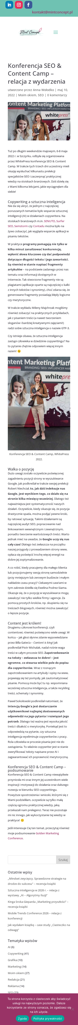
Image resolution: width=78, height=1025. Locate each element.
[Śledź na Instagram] (19, 5)
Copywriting (15, 953)
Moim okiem (27, 95)
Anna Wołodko (43, 90)
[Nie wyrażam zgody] (72, 1009)
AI (9, 947)
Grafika (12, 960)
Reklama (13, 986)
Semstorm (21, 226)
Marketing (14, 966)
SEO (41, 95)
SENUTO (49, 221)
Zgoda (22, 1018)
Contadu (39, 226)
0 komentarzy (57, 95)
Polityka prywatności (47, 1018)
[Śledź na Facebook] (28, 5)
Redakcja (13, 979)
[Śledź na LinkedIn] (9, 5)
